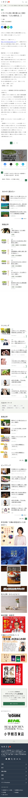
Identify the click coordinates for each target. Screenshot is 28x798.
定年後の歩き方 (10, 407)
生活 (2, 779)
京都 (23, 407)
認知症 (3, 407)
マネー (22, 405)
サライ (12, 359)
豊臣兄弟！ (4, 405)
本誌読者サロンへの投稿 (7, 790)
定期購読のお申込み (19, 790)
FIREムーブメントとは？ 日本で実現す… (18, 437)
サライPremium (5, 782)
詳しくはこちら (14, 703)
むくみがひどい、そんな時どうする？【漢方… (18, 273)
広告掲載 (4, 792)
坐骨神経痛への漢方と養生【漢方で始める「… (18, 252)
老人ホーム (18, 407)
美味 (2, 764)
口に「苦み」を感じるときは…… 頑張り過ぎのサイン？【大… (18, 342)
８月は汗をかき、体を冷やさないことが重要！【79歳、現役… (19, 391)
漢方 (3, 21)
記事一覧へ (21, 460)
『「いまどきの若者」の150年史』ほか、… (18, 429)
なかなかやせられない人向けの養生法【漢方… (18, 262)
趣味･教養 (3, 771)
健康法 (17, 245)
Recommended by (18, 218)
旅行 (2, 767)
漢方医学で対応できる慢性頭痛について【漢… (18, 283)
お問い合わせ (5, 794)
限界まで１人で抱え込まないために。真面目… (19, 421)
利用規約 (17, 792)
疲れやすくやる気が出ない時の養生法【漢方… (18, 241)
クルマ (10, 405)
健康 (5, 5)
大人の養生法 (8, 21)
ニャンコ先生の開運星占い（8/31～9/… (17, 445)
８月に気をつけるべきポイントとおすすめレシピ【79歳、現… (19, 372)
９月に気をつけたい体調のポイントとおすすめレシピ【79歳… (19, 361)
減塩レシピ (16, 405)
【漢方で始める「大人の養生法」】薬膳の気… (18, 231)
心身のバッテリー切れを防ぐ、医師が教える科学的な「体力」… (19, 331)
